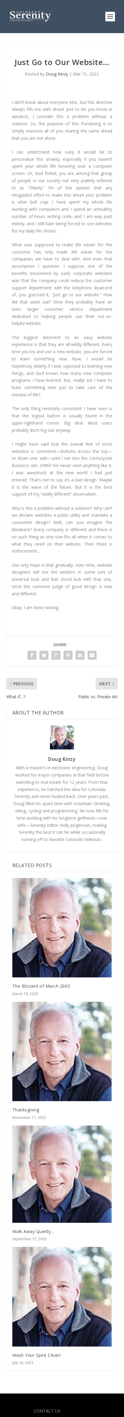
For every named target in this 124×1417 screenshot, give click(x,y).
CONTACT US (47, 1411)
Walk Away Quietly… (33, 1231)
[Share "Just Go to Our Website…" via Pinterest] (68, 655)
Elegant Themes (49, 1401)
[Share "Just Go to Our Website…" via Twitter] (44, 655)
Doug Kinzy (57, 74)
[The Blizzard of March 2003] (62, 928)
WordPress (105, 1401)
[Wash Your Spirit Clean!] (62, 1297)
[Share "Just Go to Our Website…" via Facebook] (32, 655)
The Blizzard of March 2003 (41, 986)
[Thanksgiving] (62, 1051)
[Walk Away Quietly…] (62, 1174)
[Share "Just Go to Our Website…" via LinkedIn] (80, 655)
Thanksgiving (25, 1110)
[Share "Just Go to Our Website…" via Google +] (56, 655)
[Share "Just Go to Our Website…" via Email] (92, 655)
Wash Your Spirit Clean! (36, 1355)
